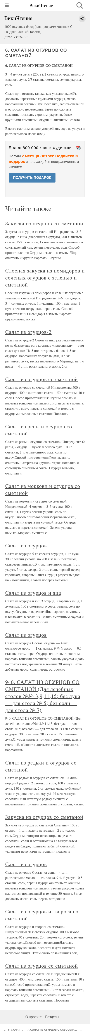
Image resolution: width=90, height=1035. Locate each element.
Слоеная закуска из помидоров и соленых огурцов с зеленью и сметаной (45, 277)
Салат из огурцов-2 (28, 331)
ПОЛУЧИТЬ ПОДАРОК (32, 177)
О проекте (33, 1017)
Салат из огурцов (26, 545)
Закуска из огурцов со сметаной (44, 223)
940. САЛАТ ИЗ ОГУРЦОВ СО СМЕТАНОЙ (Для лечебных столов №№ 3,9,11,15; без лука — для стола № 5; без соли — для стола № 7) (42, 695)
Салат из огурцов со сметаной (41, 379)
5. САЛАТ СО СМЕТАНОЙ (24, 1029)
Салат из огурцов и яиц (33, 592)
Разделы (52, 1017)
